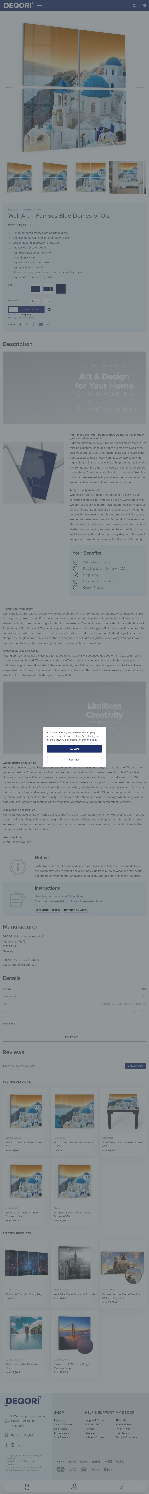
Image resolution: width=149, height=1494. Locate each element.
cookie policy (90, 739)
